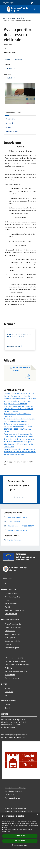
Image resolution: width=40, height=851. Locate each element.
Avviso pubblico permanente (14, 454)
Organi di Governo (11, 593)
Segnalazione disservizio (13, 791)
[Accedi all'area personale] (32, 2)
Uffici (7, 600)
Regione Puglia (8, 2)
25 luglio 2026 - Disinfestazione (15, 403)
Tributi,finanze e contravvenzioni (17, 664)
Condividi (8, 59)
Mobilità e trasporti (12, 647)
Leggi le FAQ (9, 794)
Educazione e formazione (14, 658)
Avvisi (19, 18)
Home (5, 18)
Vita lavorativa (10, 630)
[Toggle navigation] (4, 9)
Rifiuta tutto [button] (20, 841)
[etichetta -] (23, 497)
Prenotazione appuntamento (15, 788)
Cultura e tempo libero (13, 627)
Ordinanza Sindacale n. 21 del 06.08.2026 (19, 393)
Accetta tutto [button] (20, 836)
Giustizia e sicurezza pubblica (15, 661)
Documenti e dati (11, 613)
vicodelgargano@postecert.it (16, 734)
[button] (20, 845)
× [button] (37, 815)
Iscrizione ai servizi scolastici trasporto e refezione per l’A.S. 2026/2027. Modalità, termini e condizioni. (18, 408)
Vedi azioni (18, 59)
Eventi (7, 708)
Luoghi (7, 704)
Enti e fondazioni (11, 603)
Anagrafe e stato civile (13, 624)
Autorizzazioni (10, 674)
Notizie (7, 688)
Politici (7, 607)
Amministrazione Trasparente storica (18, 811)
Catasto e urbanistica (12, 641)
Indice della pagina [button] (13, 112)
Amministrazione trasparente (15, 808)
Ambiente (8, 668)
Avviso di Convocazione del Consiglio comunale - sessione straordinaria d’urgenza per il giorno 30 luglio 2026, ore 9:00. (20, 398)
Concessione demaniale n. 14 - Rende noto (19, 449)
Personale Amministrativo (14, 610)
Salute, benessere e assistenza (16, 671)
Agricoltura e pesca (12, 678)
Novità (12, 18)
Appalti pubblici (10, 637)
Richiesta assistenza (12, 798)
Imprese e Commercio (12, 634)
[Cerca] (35, 9)
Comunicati (9, 691)
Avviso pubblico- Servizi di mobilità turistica (20, 451)
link (9, 831)
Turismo (8, 644)
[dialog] (20, 831)
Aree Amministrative (12, 597)
